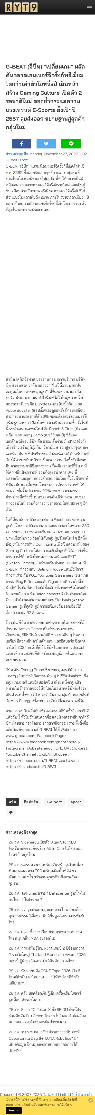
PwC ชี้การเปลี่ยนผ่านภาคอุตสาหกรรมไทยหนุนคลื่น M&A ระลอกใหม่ (45, 935)
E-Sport (54, 801)
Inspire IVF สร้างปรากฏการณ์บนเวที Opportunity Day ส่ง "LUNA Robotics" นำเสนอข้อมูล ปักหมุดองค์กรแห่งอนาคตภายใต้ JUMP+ (44, 1041)
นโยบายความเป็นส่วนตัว (21, 1105)
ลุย (11, 811)
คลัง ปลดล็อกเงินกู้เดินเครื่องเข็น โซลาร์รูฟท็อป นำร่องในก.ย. (45, 996)
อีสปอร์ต (48, 178)
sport (76, 801)
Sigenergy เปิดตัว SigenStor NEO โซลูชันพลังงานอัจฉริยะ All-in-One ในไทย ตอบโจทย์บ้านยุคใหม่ (46, 848)
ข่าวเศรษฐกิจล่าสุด (22, 832)
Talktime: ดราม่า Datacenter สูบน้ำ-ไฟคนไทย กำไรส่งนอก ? (47, 896)
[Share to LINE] (71, 143)
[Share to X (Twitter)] (46, 143)
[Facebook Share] (21, 143)
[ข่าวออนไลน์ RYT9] (19, 7)
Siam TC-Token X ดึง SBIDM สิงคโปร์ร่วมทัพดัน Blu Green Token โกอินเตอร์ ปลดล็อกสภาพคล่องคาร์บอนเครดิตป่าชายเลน (47, 1015)
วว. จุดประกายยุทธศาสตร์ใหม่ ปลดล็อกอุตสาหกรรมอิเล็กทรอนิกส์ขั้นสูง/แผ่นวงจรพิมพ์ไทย (46, 915)
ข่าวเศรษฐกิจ (17, 153)
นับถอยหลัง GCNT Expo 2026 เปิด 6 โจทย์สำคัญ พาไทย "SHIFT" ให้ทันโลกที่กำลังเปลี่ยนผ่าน (44, 976)
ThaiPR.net (18, 159)
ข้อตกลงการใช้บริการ (58, 1105)
